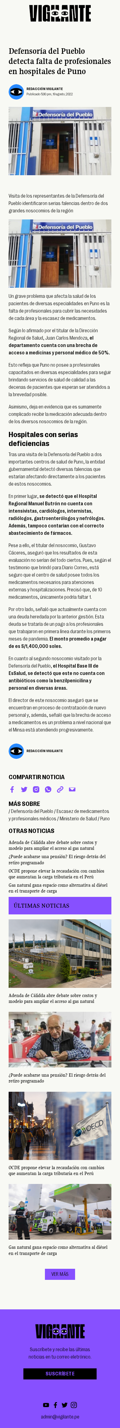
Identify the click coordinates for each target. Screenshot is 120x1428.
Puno (105, 819)
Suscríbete (60, 1374)
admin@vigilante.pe (60, 1417)
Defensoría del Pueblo (32, 811)
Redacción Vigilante (44, 89)
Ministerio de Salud (78, 819)
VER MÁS (60, 1274)
